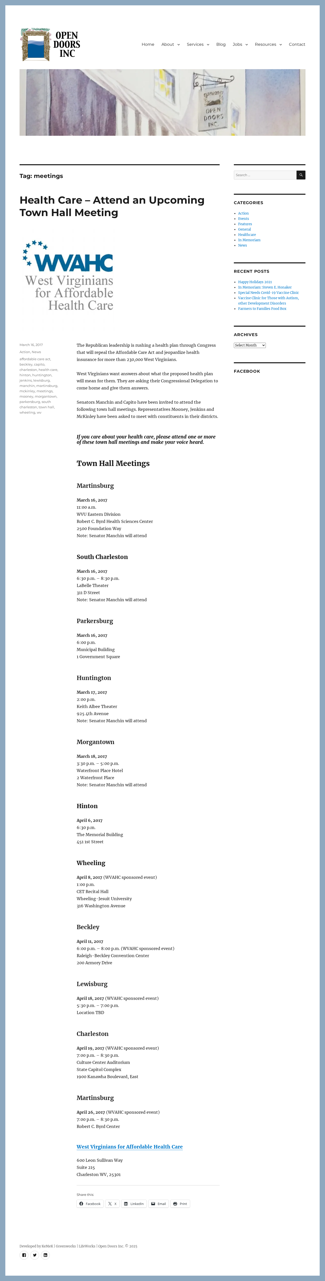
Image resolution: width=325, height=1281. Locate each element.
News (36, 352)
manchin (27, 386)
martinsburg (46, 386)
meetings (45, 391)
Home (148, 44)
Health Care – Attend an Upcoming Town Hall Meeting (112, 206)
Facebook (247, 371)
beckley (26, 364)
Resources (265, 44)
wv (39, 412)
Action (25, 352)
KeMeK (47, 1246)
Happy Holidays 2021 (255, 282)
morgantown (46, 396)
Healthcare (247, 235)
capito (39, 364)
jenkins (26, 380)
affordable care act (35, 359)
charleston (28, 370)
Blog (221, 44)
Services (195, 44)
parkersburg (30, 402)
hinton (25, 375)
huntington (42, 375)
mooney (26, 396)
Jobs (237, 44)
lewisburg (41, 380)
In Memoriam (249, 240)
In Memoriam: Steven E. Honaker (265, 287)
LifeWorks (87, 1246)
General (244, 229)
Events (243, 219)
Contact (297, 44)
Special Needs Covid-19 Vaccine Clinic (268, 293)
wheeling (27, 412)
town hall (46, 407)
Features (245, 224)
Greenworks (66, 1246)
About (167, 44)
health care (48, 370)
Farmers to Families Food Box (262, 309)
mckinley (27, 391)
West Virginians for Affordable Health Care (130, 1147)
